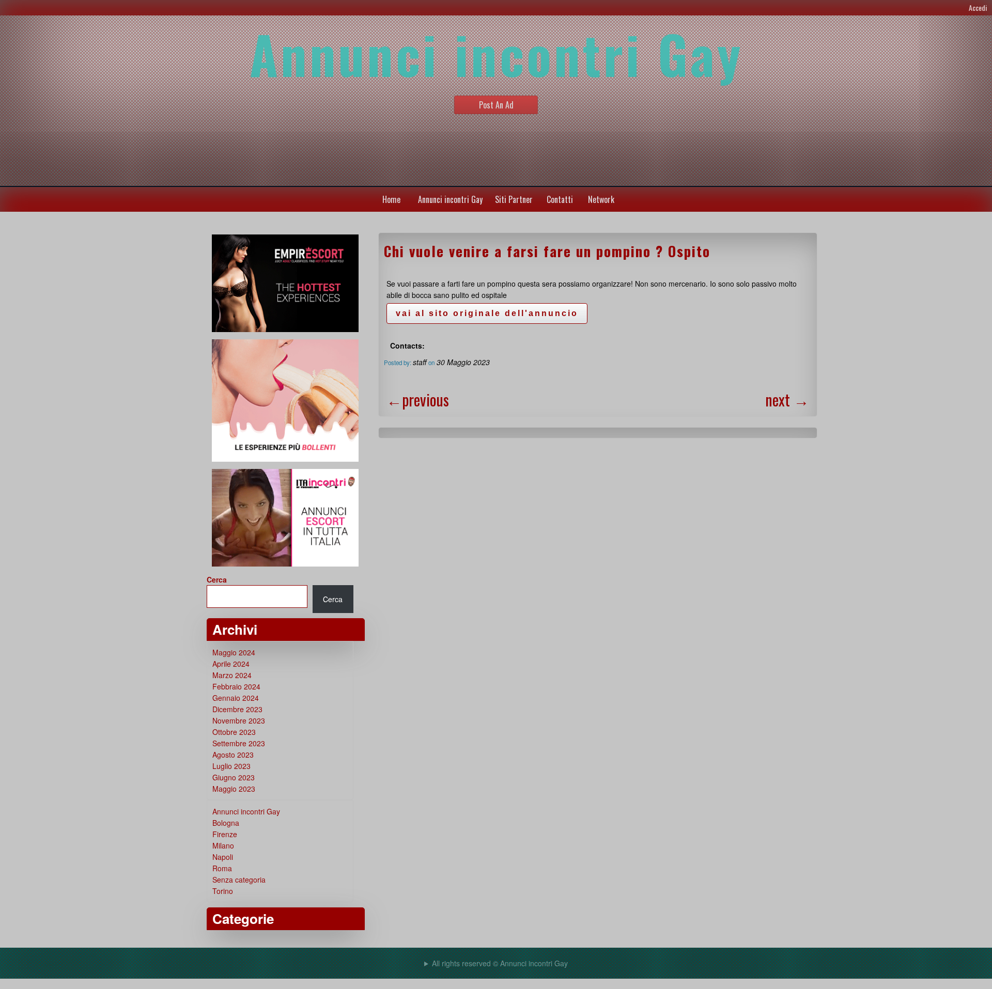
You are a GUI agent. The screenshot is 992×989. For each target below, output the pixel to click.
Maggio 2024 (233, 652)
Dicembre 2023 (237, 709)
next (787, 399)
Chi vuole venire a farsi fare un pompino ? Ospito (547, 251)
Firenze (224, 834)
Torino (222, 891)
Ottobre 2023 (234, 732)
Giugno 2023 (233, 777)
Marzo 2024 (232, 675)
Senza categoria (239, 879)
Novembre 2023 (238, 720)
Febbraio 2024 (236, 686)
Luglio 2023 (231, 766)
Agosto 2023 (233, 754)
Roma (222, 868)
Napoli (222, 857)
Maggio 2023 (233, 788)
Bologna (225, 823)
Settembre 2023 (238, 743)
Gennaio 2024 (235, 698)
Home (391, 199)
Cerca (217, 579)
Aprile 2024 (231, 663)
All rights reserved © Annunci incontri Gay (500, 963)
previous (417, 399)
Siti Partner (514, 199)
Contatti (560, 199)
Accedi (978, 7)
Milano (223, 845)
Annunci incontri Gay (450, 199)
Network (601, 199)
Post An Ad (496, 105)
